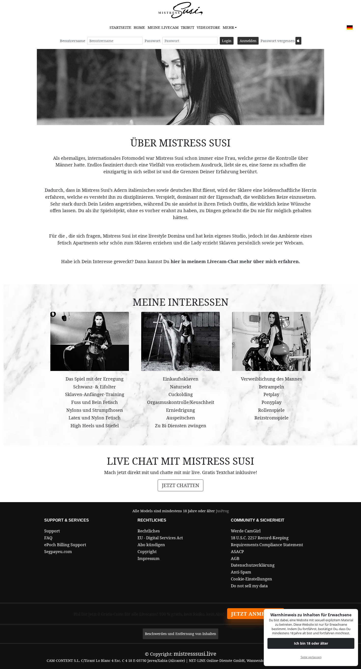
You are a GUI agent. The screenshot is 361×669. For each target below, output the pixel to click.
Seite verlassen (311, 657)
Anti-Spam (241, 572)
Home (139, 27)
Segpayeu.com (58, 551)
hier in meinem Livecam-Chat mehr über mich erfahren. (235, 261)
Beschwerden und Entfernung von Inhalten (180, 633)
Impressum (149, 558)
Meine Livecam (163, 27)
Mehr (228, 27)
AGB (235, 558)
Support (52, 531)
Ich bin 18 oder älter (311, 643)
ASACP (237, 551)
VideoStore (208, 27)
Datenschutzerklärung (253, 565)
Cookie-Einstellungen (251, 579)
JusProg (222, 510)
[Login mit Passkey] (298, 41)
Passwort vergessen (278, 40)
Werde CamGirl (246, 531)
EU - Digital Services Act (160, 538)
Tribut (187, 27)
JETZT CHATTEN (180, 485)
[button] (349, 27)
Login (226, 40)
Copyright (147, 551)
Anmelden (248, 40)
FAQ (48, 538)
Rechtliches (149, 531)
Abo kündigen (151, 544)
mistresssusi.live (195, 653)
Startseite (120, 27)
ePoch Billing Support (65, 544)
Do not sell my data (249, 586)
